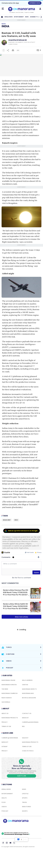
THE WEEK (5, 689)
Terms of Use (6, 726)
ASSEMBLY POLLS (35, 17)
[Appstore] (23, 827)
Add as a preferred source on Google (23, 531)
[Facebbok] (3, 842)
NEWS (27, 17)
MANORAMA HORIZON (9, 685)
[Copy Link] (18, 50)
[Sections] (3, 8)
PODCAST (5, 811)
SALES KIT (25, 738)
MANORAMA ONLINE (8, 680)
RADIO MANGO (7, 698)
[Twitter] (14, 842)
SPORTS (24, 798)
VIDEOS (4, 807)
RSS (23, 726)
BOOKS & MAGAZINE (29, 698)
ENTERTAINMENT (19, 17)
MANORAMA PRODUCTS (10, 718)
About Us (5, 713)
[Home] (2, 17)
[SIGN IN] (40, 8)
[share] (8, 50)
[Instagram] (6, 842)
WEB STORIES (26, 807)
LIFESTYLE (25, 794)
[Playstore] (8, 827)
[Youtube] (10, 842)
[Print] (13, 50)
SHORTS (24, 811)
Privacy (5, 722)
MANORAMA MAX (28, 693)
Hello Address (27, 680)
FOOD (4, 802)
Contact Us (26, 713)
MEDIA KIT (25, 718)
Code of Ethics (27, 751)
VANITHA (25, 685)
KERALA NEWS (9, 17)
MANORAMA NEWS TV (29, 689)
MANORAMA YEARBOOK (10, 693)
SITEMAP (4, 747)
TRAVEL (24, 802)
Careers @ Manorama (30, 722)
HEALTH (4, 798)
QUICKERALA (6, 702)
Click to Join (21, 776)
